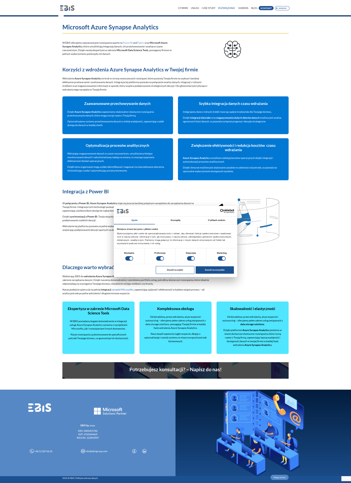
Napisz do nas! (175, 369)
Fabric (141, 42)
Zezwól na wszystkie (215, 270)
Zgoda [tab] (134, 220)
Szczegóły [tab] (176, 220)
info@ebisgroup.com (96, 451)
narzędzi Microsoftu (122, 289)
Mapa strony (280, 477)
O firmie (183, 8)
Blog (254, 8)
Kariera (243, 8)
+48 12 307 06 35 (43, 451)
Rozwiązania (226, 8)
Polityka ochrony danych (87, 478)
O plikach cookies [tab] (216, 220)
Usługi (195, 8)
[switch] (160, 258)
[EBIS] (68, 8)
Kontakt (266, 8)
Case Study (208, 8)
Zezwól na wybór (175, 270)
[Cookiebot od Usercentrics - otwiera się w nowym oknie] (222, 211)
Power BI (128, 42)
